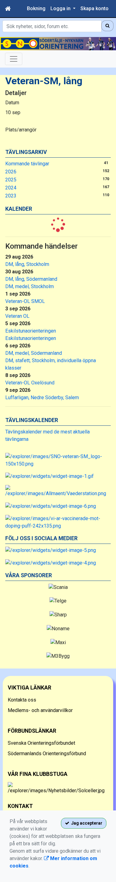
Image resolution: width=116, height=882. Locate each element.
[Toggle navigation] (13, 59)
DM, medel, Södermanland (33, 353)
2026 (10, 172)
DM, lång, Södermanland (31, 279)
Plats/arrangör (21, 130)
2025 (10, 180)
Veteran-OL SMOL (25, 301)
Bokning (36, 8)
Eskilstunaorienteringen (30, 331)
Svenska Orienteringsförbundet (41, 743)
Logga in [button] (61, 8)
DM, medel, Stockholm (29, 286)
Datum (12, 103)
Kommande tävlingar (27, 164)
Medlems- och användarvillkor (40, 710)
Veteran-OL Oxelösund (29, 383)
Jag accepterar (85, 823)
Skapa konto (94, 8)
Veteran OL (17, 316)
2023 (10, 196)
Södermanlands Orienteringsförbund (47, 753)
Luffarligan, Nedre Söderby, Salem (42, 397)
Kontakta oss (22, 700)
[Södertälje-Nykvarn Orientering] (58, 43)
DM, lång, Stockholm (27, 264)
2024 (10, 188)
